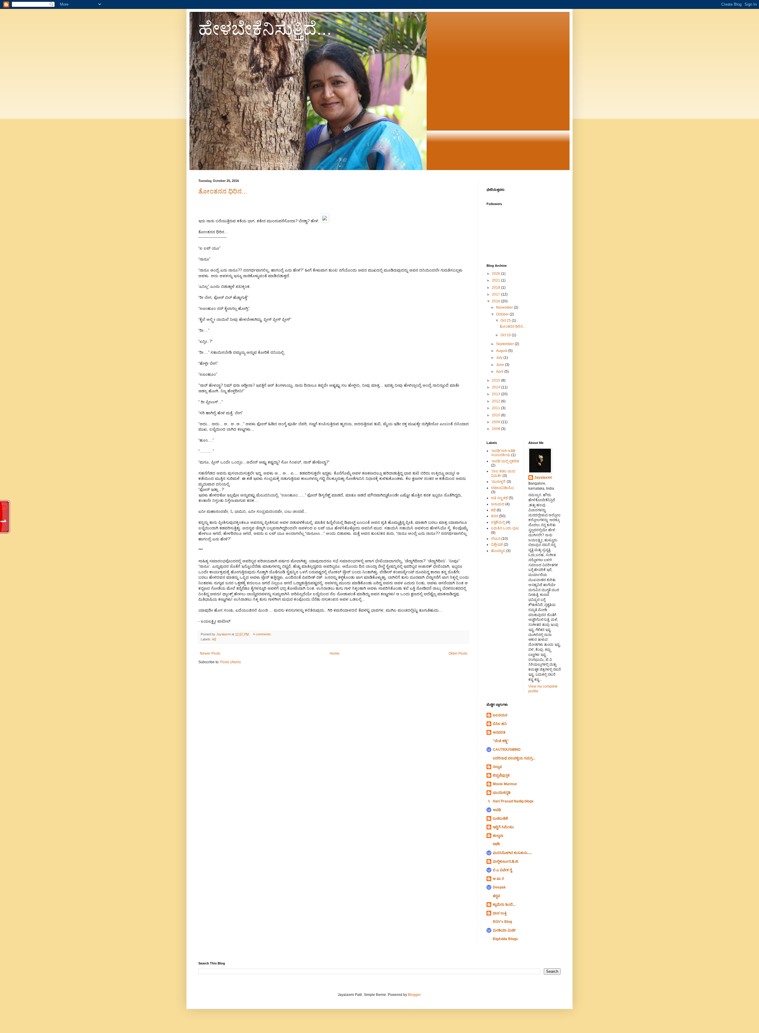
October (503, 314)
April (500, 371)
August (502, 351)
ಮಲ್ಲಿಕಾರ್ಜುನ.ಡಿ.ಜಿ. (506, 861)
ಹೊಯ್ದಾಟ (498, 551)
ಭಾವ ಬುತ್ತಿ (499, 913)
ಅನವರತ (499, 732)
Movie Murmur (505, 784)
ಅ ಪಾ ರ (498, 879)
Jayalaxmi (543, 477)
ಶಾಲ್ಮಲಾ (498, 836)
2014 (496, 387)
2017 (496, 294)
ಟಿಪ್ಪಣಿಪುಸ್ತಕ (501, 775)
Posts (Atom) (230, 662)
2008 (496, 429)
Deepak (499, 887)
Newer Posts (210, 653)
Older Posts (458, 653)
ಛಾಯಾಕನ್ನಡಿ (502, 793)
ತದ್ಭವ (496, 896)
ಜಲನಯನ (500, 715)
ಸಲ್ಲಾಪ (497, 767)
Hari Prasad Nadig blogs (513, 801)
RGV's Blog (502, 922)
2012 (496, 401)
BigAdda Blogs (505, 939)
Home (334, 653)
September (505, 344)
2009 (496, 422)
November (505, 307)
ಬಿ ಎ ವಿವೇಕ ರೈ (502, 870)
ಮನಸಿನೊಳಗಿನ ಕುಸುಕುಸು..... (512, 853)
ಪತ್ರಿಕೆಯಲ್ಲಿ (498, 522)
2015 (496, 380)
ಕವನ (494, 516)
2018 (496, 287)
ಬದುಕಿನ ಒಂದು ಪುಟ (505, 528)
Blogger (414, 995)
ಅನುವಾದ (497, 504)
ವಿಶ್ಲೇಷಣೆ (497, 544)
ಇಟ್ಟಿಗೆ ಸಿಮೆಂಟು (503, 827)
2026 (496, 274)
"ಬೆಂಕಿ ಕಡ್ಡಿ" (501, 741)
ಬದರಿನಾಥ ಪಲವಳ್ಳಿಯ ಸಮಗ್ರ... (514, 758)
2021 (496, 280)
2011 (496, 408)
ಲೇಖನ (495, 539)
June (500, 365)
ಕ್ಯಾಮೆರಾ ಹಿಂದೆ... (504, 904)
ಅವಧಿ (497, 810)
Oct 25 (506, 320)
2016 (496, 301)
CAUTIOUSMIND (507, 750)
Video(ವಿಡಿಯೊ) (502, 488)
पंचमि (496, 844)
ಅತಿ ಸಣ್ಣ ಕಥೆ (499, 498)
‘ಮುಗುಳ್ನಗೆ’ (498, 482)
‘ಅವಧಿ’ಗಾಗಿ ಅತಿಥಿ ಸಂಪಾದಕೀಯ (503, 453)
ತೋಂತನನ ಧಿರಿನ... (222, 191)
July (499, 358)
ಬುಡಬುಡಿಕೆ (500, 818)
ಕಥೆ (214, 639)
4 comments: (262, 634)
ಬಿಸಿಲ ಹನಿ (500, 724)
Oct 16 (506, 335)
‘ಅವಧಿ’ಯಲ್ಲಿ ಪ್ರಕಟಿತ (505, 461)
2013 (496, 394)
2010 (496, 415)
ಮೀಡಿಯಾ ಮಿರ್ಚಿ (504, 930)
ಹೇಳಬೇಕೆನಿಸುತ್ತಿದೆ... (265, 29)
